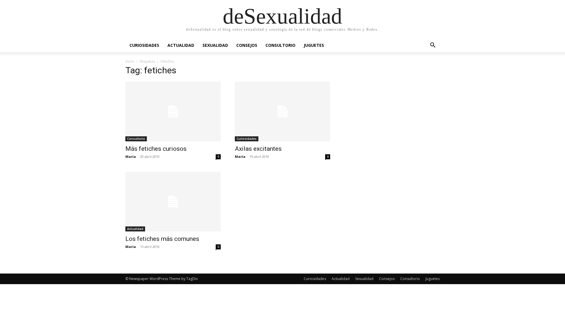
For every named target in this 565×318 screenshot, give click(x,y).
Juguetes (314, 45)
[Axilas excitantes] (282, 111)
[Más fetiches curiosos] (173, 111)
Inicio (129, 61)
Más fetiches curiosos (156, 148)
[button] (433, 46)
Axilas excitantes (258, 148)
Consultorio (280, 45)
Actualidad (180, 45)
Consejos (246, 45)
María (130, 156)
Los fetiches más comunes (162, 238)
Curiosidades (144, 45)
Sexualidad (215, 45)
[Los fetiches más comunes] (173, 201)
